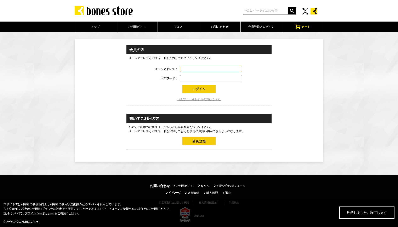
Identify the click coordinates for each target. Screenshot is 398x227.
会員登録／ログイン (261, 26)
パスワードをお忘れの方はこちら (199, 99)
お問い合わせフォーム (230, 185)
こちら (34, 221)
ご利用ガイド (137, 26)
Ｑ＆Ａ (178, 26)
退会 (228, 192)
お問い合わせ (219, 26)
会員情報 (193, 192)
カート (306, 26)
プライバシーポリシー (39, 213)
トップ (95, 26)
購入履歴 (212, 192)
